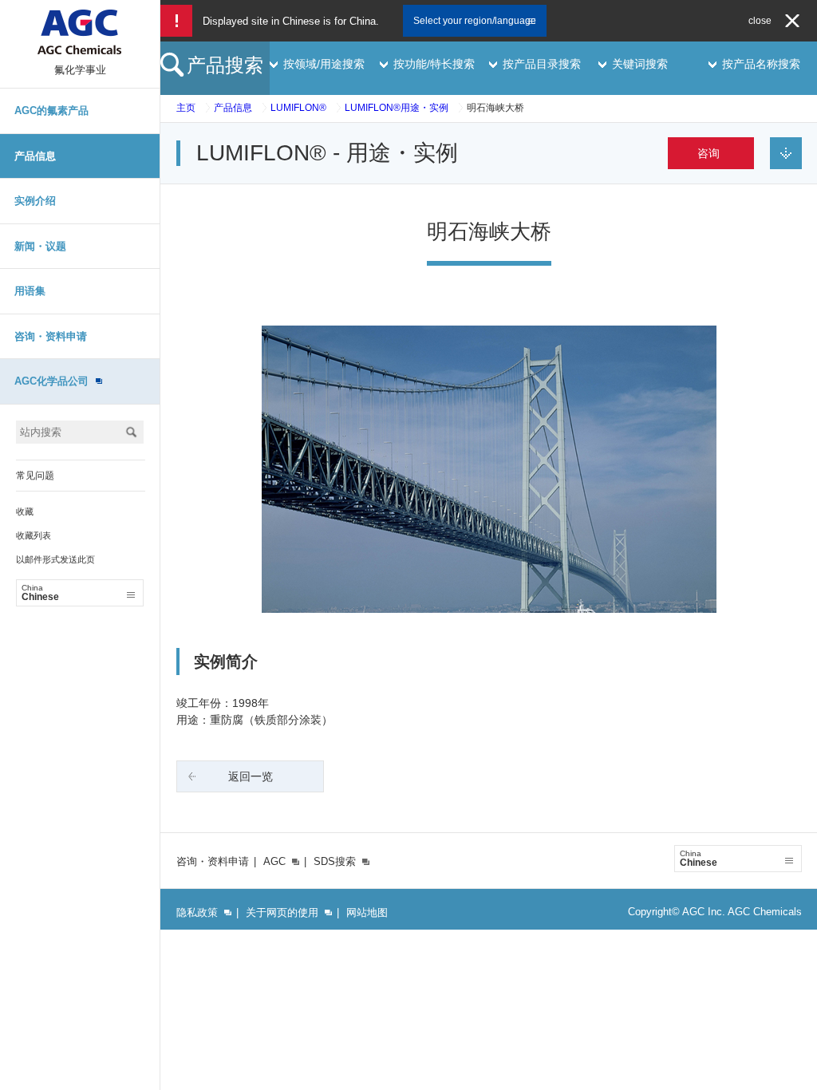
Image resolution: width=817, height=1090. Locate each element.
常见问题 (35, 475)
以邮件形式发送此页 (55, 559)
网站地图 (367, 912)
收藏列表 (33, 535)
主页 (185, 108)
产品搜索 (225, 65)
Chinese (40, 592)
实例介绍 (35, 201)
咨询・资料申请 (50, 336)
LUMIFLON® (298, 108)
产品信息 (35, 156)
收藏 (25, 511)
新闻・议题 (40, 246)
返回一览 (250, 776)
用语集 (29, 291)
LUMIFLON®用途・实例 (396, 108)
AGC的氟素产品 (51, 111)
